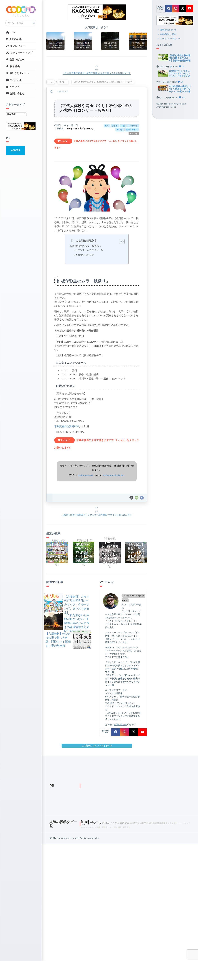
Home (50, 82)
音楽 (115, 827)
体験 (123, 125)
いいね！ (64, 141)
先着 (127, 823)
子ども (115, 125)
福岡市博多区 (132, 129)
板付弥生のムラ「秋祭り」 (87, 246)
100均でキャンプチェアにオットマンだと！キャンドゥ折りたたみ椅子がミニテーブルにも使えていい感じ (179, 76)
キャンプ (93, 827)
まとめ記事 (15, 39)
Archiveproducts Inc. (113, 475)
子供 (171, 823)
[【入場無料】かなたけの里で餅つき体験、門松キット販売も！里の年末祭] (82, 639)
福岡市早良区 (102, 827)
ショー (110, 827)
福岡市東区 (122, 827)
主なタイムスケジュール (90, 250)
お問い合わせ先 (86, 255)
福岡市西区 (135, 823)
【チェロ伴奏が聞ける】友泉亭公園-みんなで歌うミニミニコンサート (97, 73)
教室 (128, 827)
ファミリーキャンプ (21, 52)
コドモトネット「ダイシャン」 (79, 128)
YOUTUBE (16, 80)
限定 (167, 823)
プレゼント (84, 827)
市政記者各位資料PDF (66, 426)
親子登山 (15, 66)
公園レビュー (17, 59)
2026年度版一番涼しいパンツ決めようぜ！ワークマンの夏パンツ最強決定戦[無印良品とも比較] (180, 91)
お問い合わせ (17, 93)
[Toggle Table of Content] (120, 241)
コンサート (133, 125)
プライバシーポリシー (170, 38)
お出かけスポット (19, 73)
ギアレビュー (17, 46)
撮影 (175, 823)
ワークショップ (184, 823)
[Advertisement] (135, 786)
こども (116, 823)
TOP (12, 32)
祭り (107, 125)
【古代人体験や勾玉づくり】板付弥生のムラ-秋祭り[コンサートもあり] (95, 108)
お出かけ (107, 823)
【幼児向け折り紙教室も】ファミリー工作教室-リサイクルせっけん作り (97, 514)
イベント (14, 86)
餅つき (120, 129)
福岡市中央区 (146, 823)
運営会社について (168, 30)
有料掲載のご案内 (168, 34)
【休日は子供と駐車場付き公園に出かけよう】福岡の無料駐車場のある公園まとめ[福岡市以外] (180, 60)
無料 (84, 822)
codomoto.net (85, 475)
